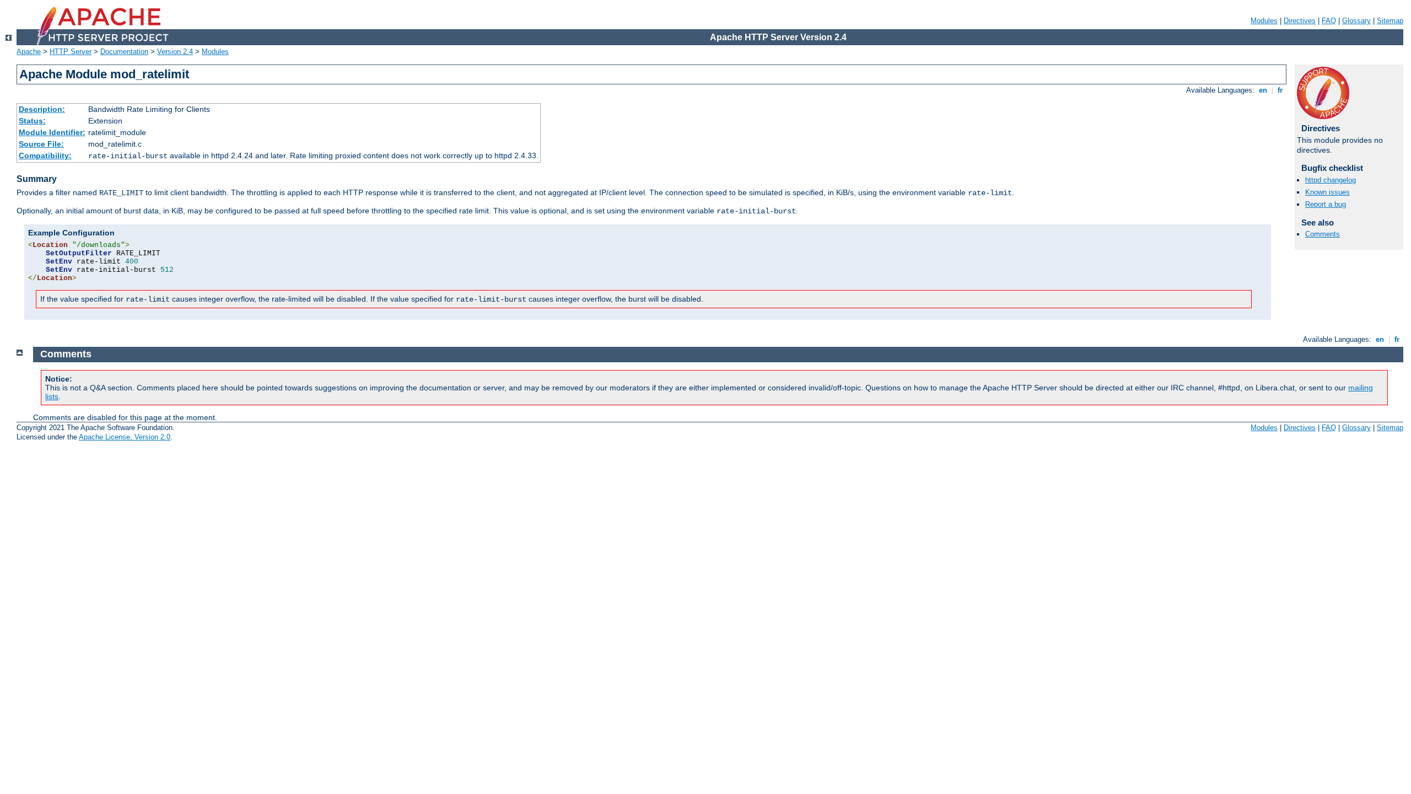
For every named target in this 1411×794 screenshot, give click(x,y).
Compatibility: (45, 155)
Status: (32, 120)
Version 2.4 (175, 51)
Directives (1300, 21)
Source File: (41, 144)
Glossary (1356, 21)
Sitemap (1390, 21)
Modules (1264, 21)
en (1263, 90)
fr (1280, 90)
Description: (42, 109)
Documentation (124, 51)
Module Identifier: (52, 132)
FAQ (1329, 21)
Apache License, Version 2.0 (124, 437)
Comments (1322, 234)
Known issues (1327, 192)
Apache (29, 51)
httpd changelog (1330, 180)
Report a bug (1325, 204)
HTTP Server (70, 51)
